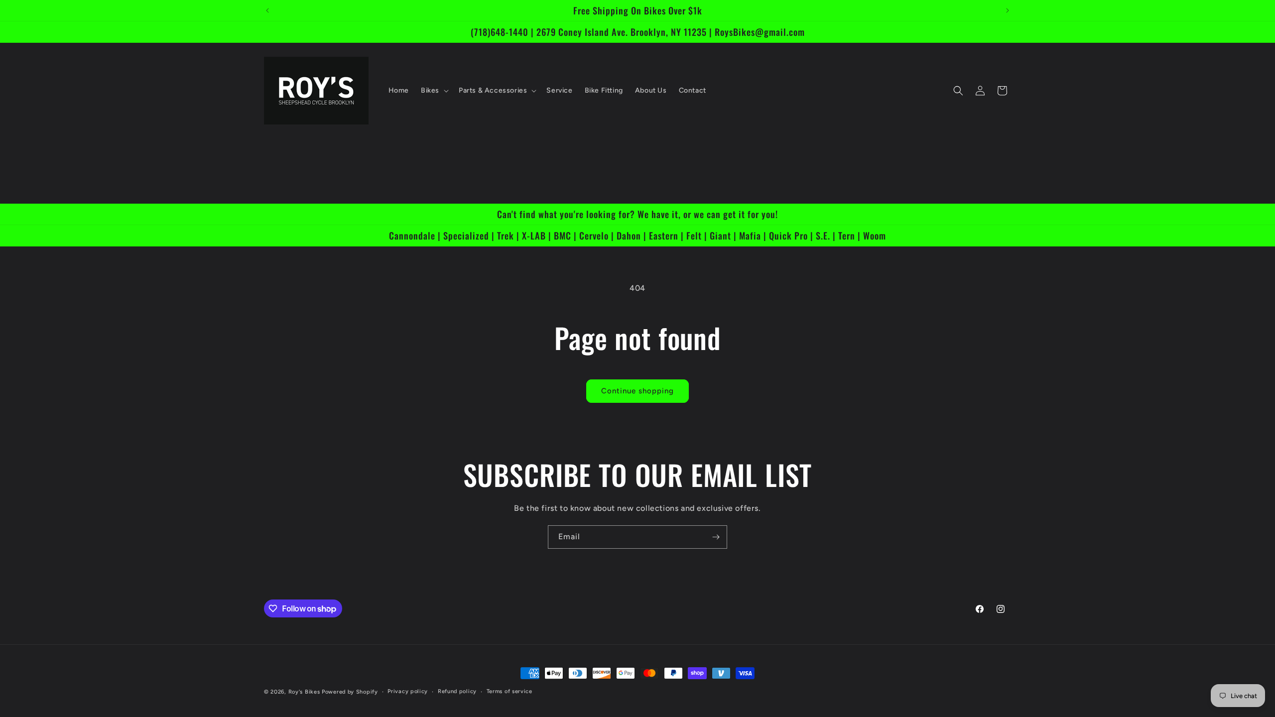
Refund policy (457, 691)
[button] (434, 90)
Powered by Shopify (350, 692)
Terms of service (509, 691)
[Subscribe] (716, 537)
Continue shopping (637, 390)
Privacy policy (407, 691)
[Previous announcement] (267, 10)
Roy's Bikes (304, 692)
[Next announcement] (1008, 10)
